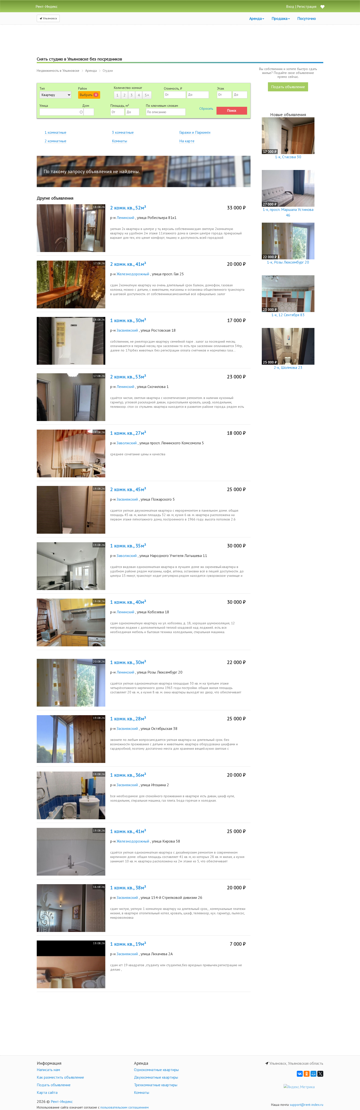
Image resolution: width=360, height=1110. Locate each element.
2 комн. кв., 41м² (128, 264)
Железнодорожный (133, 273)
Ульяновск (49, 18)
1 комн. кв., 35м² (128, 546)
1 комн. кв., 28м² (128, 718)
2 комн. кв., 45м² (128, 489)
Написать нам (48, 1069)
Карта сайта (47, 1092)
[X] (320, 1074)
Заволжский (127, 442)
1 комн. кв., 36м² (128, 775)
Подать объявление (288, 86)
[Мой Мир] (313, 1074)
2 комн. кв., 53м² (128, 377)
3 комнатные (123, 132)
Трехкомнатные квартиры (155, 1084)
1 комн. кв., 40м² (128, 602)
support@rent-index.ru (306, 1104)
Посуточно (306, 18)
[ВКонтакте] (300, 1074)
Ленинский (125, 217)
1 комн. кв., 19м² (128, 944)
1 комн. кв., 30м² (128, 320)
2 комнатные (55, 140)
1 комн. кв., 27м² (128, 433)
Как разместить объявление (60, 1077)
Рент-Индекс (62, 1101)
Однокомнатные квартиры (156, 1069)
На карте (186, 140)
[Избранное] (322, 7)
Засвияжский (127, 330)
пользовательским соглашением (124, 1107)
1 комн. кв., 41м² (128, 831)
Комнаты (119, 140)
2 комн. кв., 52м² (128, 208)
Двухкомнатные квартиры (156, 1077)
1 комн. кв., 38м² (128, 887)
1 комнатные (55, 132)
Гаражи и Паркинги (194, 132)
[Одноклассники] (307, 1074)
